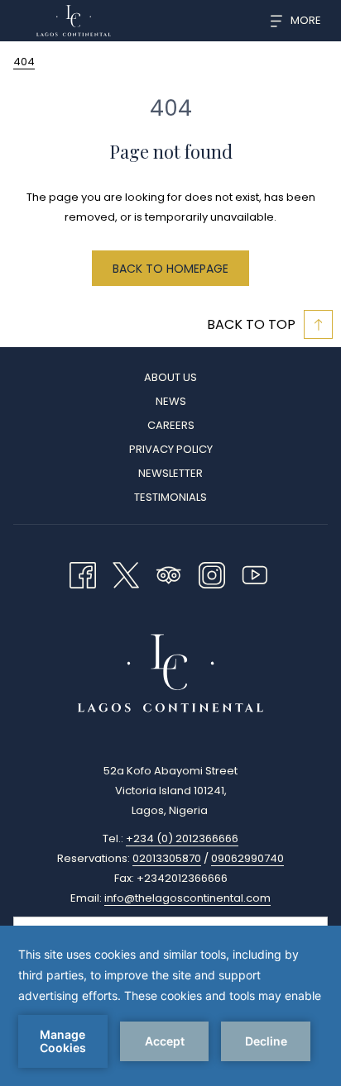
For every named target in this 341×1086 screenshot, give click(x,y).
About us (170, 377)
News (171, 401)
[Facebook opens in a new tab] (83, 573)
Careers (171, 425)
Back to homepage (170, 268)
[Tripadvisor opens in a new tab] (169, 573)
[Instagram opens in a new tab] (212, 573)
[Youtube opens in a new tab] (255, 573)
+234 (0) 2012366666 (182, 838)
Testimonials (170, 497)
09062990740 (247, 858)
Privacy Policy (171, 449)
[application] (170, 1006)
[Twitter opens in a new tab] (126, 573)
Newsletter (170, 473)
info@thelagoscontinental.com (187, 898)
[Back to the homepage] (73, 20)
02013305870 (166, 858)
